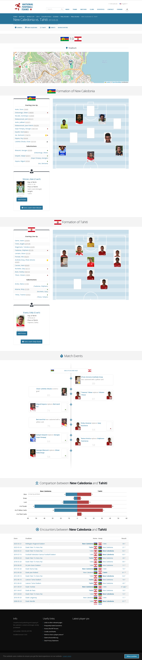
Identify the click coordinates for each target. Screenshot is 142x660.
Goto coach (32, 208)
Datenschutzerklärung (51, 638)
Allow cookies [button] (132, 656)
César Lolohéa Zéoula (44, 389)
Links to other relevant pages (53, 622)
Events (53, 27)
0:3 (123, 554)
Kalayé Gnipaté (41, 435)
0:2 (123, 551)
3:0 (123, 544)
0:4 (123, 576)
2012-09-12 (18, 576)
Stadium (28, 538)
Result (124, 538)
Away (100, 538)
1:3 (123, 594)
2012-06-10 (18, 580)
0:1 (123, 572)
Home (95, 538)
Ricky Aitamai (86, 423)
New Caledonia (32, 27)
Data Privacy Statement (51, 641)
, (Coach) (31, 179)
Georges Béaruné (42, 450)
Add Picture (22, 199)
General (19, 27)
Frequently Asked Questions (53, 625)
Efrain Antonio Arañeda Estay (92, 377)
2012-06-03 (18, 583)
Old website (113, 4)
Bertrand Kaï (40, 419)
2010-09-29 (18, 598)
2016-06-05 (18, 565)
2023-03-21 (18, 551)
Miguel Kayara (41, 404)
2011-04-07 (18, 590)
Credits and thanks (50, 631)
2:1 (123, 547)
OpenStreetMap (116, 82)
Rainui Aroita (86, 438)
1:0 (123, 569)
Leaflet (108, 82)
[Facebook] (127, 9)
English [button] (124, 4)
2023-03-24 (18, 547)
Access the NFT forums (51, 628)
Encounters (64, 27)
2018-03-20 (18, 562)
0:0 (123, 562)
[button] (71, 63)
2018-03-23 (18, 558)
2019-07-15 (18, 554)
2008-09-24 (18, 601)
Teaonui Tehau (86, 392)
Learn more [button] (67, 656)
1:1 (123, 565)
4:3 (123, 558)
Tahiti (43, 27)
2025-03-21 (18, 544)
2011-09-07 (18, 587)
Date (15, 538)
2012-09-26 (18, 572)
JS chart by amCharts (34, 494)
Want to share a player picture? (54, 635)
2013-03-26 (18, 569)
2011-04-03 (18, 594)
